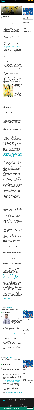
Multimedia (8, 404)
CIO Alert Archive (9, 406)
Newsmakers (2, 308)
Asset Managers (6, 298)
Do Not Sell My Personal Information (24, 406)
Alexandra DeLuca (5, 13)
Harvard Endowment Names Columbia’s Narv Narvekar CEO (13, 392)
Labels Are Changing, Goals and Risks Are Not (28, 380)
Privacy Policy (17, 408)
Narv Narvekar (13, 367)
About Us (16, 400)
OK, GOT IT (30, 408)
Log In (29, 0)
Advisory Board (16, 401)
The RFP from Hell (14, 350)
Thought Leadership (9, 405)
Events (8, 403)
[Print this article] (1, 19)
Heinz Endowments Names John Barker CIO (27, 329)
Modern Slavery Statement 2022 (23, 405)
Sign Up (32, 0)
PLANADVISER (23, 400)
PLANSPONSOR (27, 400)
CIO (9, 298)
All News (8, 401)
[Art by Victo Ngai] (8, 97)
